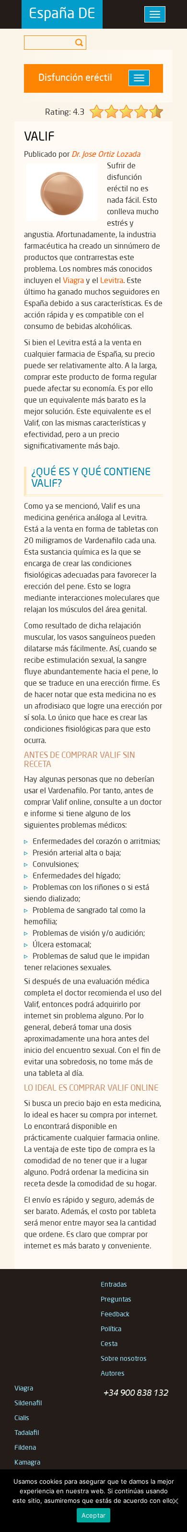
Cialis (21, 1418)
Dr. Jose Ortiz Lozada (105, 155)
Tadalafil (26, 1433)
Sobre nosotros (124, 1359)
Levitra (111, 281)
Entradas (114, 1284)
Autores (113, 1373)
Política (111, 1329)
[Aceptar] (175, 1501)
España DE (62, 14)
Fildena (25, 1447)
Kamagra (27, 1462)
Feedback (115, 1314)
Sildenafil (28, 1403)
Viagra (73, 281)
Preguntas (116, 1299)
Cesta (109, 1344)
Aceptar (94, 1515)
